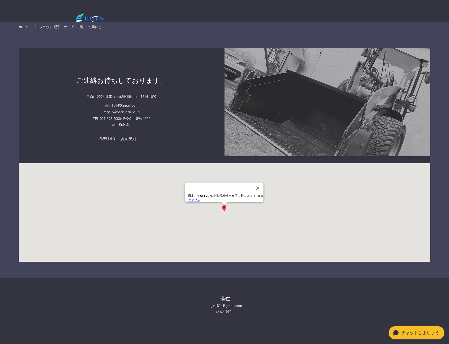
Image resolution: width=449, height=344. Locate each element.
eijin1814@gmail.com (121, 105)
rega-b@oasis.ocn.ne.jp (122, 112)
